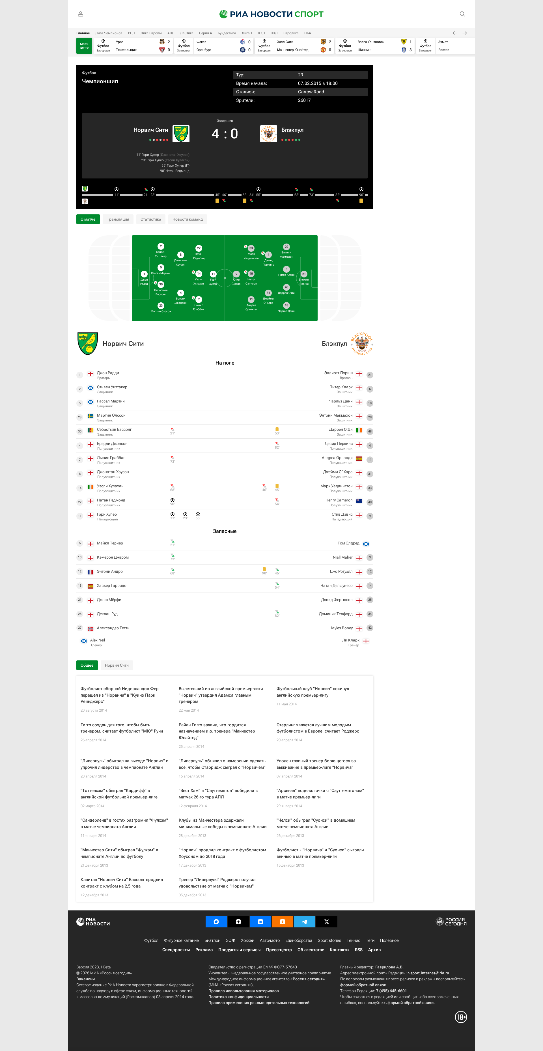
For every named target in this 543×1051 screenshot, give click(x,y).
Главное (83, 33)
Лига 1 (247, 33)
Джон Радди (108, 373)
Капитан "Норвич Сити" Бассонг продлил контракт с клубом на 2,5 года (122, 883)
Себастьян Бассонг (114, 429)
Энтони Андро (110, 571)
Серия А (205, 33)
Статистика (151, 219)
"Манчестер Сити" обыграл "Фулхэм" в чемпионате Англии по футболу (119, 853)
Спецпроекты (176, 949)
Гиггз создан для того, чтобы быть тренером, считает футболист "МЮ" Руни (122, 728)
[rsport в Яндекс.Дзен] (238, 921)
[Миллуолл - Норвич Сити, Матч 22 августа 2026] (167, 140)
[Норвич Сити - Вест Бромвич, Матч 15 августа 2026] (164, 140)
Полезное (389, 940)
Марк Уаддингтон (336, 486)
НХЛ (274, 33)
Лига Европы (151, 33)
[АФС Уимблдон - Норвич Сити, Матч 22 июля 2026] (154, 140)
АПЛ (170, 33)
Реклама (204, 949)
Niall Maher (343, 557)
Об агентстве (311, 949)
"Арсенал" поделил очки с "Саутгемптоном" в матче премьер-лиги (320, 794)
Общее (87, 665)
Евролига (291, 33)
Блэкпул (292, 129)
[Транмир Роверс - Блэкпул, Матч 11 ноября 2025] (293, 140)
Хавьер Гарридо (111, 585)
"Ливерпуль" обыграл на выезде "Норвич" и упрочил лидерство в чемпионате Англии (125, 764)
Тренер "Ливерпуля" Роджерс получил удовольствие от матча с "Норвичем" (217, 883)
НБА (307, 33)
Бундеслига (227, 33)
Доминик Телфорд (336, 613)
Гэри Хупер (150, 155)
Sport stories (329, 940)
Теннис (353, 940)
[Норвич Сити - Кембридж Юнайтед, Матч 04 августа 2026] (160, 140)
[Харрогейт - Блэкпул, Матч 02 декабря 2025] (289, 140)
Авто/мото (270, 940)
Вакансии (85, 979)
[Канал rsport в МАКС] (216, 921)
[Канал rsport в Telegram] (304, 921)
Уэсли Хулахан (177, 160)
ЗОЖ (230, 940)
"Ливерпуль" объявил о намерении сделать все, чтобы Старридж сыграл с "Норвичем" (222, 764)
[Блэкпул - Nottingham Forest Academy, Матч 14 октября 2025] (299, 140)
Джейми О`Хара (338, 471)
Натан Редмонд (177, 171)
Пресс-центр (279, 949)
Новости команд (188, 219)
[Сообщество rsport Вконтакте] (260, 921)
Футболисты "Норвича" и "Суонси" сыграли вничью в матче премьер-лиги (320, 853)
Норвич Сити (150, 129)
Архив (374, 949)
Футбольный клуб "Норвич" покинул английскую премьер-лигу (313, 692)
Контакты (339, 949)
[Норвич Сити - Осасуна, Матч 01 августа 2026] (157, 140)
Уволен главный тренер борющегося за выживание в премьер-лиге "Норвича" (316, 764)
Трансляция (118, 219)
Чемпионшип (100, 81)
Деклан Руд (107, 613)
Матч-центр (84, 45)
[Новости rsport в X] (326, 921)
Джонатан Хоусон (174, 155)
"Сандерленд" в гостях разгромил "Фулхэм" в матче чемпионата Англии (124, 823)
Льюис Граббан (111, 457)
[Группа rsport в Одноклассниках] (282, 921)
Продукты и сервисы (239, 949)
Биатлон (212, 940)
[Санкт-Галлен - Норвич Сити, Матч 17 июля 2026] (150, 140)
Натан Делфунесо (336, 585)
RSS (359, 949)
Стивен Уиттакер (112, 387)
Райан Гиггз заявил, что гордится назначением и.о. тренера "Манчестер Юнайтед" (217, 731)
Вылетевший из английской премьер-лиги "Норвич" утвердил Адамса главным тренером (221, 695)
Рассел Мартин (111, 401)
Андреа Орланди (337, 457)
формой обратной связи (363, 985)
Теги (370, 940)
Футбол (89, 72)
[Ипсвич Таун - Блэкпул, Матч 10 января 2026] (282, 140)
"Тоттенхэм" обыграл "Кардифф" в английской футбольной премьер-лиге (119, 794)
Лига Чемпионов (108, 33)
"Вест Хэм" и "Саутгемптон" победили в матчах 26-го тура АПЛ (218, 794)
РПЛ (131, 33)
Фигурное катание (181, 940)
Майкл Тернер (110, 543)
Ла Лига (186, 33)
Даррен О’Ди (341, 429)
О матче (88, 219)
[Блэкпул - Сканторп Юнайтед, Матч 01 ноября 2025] (296, 140)
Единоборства (298, 940)
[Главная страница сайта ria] (252, 14)
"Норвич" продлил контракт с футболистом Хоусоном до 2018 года (222, 853)
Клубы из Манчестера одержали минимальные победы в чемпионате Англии (223, 823)
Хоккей (247, 940)
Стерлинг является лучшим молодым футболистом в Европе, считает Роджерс (318, 728)
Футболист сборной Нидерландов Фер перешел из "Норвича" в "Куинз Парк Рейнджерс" (120, 695)
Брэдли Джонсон (112, 443)
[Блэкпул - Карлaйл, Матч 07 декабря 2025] (286, 140)
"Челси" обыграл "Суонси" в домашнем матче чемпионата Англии (316, 823)
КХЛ (261, 33)
